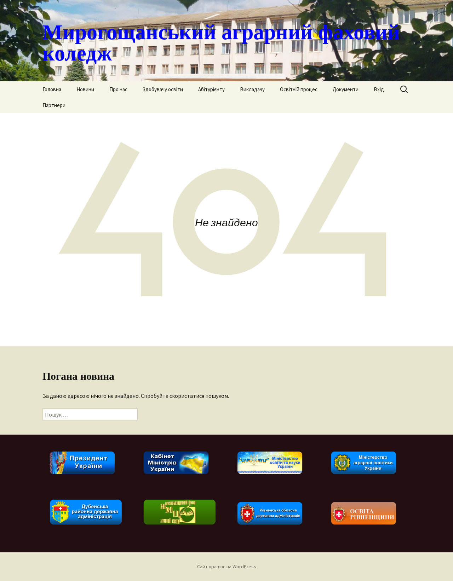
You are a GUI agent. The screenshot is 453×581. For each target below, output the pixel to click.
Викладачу (252, 89)
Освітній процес (298, 89)
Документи (346, 89)
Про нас (118, 89)
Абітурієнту (211, 89)
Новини (85, 89)
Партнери (53, 105)
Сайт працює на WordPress (226, 566)
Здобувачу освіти (163, 89)
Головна (51, 89)
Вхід (379, 89)
